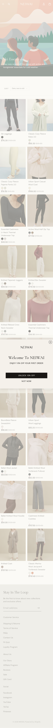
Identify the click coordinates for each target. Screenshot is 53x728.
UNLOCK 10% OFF (26, 375)
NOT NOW (26, 381)
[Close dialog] (50, 342)
